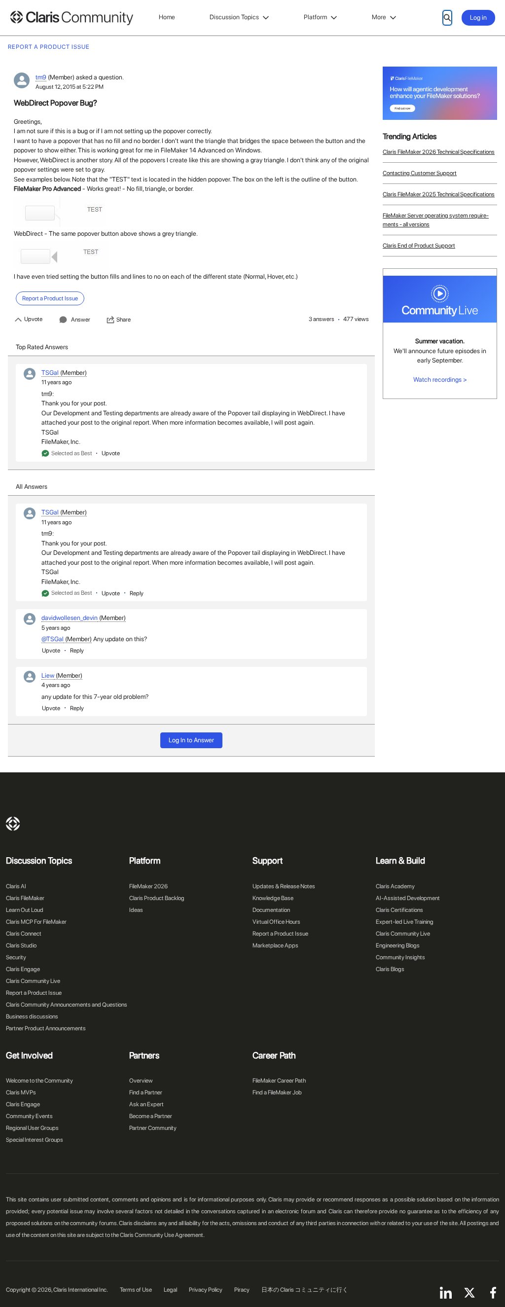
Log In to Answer (191, 740)
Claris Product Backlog (156, 898)
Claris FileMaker (25, 898)
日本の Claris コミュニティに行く (304, 1289)
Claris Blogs (390, 969)
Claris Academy (395, 886)
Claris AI (16, 886)
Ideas (136, 910)
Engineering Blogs (398, 945)
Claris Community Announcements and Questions (66, 1004)
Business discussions (32, 1016)
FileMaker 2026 (148, 886)
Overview (141, 1080)
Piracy (242, 1289)
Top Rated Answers (42, 347)
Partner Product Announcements (46, 1028)
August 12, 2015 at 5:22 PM (70, 86)
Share (123, 319)
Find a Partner (145, 1092)
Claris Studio (21, 945)
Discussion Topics (234, 17)
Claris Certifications (399, 910)
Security (16, 957)
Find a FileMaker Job (277, 1092)
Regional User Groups (32, 1128)
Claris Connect (23, 933)
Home (167, 17)
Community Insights (400, 957)
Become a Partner (150, 1116)
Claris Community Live (33, 981)
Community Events (29, 1116)
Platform (315, 17)
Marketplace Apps (275, 945)
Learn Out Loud (24, 910)
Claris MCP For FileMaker (36, 921)
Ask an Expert (146, 1104)
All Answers (31, 486)
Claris (13, 824)
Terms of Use (136, 1289)
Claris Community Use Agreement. (162, 1235)
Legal (170, 1289)
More (379, 17)
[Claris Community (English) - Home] (71, 18)
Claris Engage (23, 969)
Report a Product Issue (34, 992)
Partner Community (153, 1128)
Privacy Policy (205, 1289)
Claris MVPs (21, 1092)
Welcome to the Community (39, 1080)
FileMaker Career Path (279, 1080)
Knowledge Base (272, 898)
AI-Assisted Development (408, 898)
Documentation (271, 910)
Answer (80, 319)
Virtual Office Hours (276, 921)
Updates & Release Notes (283, 886)
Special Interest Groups (34, 1139)
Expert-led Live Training (404, 921)
